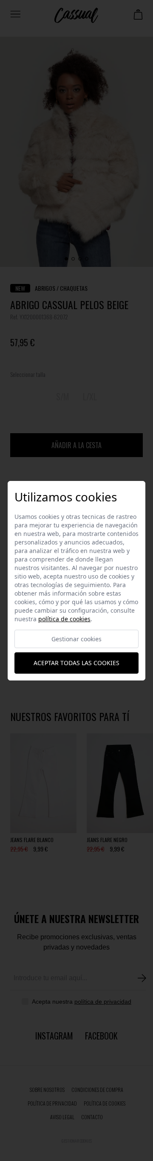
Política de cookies (64, 619)
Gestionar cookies (76, 639)
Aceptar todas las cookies (76, 663)
